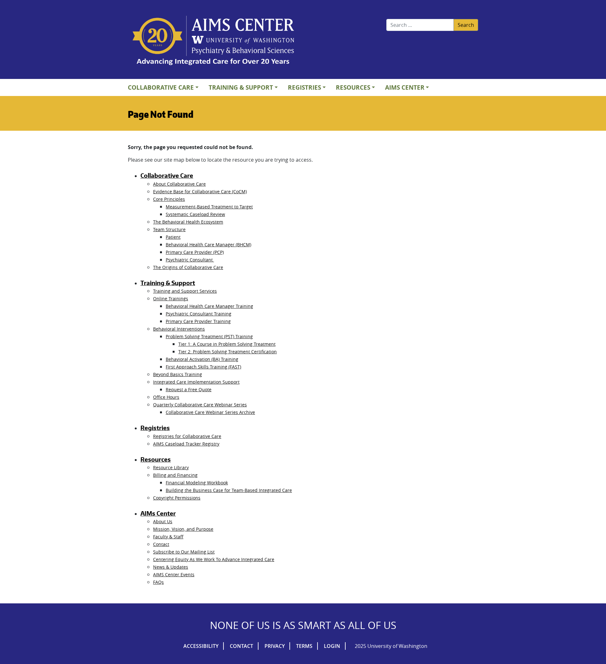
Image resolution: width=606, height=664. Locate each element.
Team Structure (169, 229)
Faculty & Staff (168, 537)
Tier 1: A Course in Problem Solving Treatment (227, 344)
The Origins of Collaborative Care (188, 267)
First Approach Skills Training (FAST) (203, 367)
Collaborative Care (161, 87)
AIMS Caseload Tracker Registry (186, 444)
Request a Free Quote (188, 389)
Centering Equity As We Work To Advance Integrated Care (213, 559)
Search (466, 24)
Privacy (274, 646)
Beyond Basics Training (177, 374)
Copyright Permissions (176, 498)
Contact (161, 544)
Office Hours (166, 397)
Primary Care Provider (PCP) (195, 252)
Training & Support (241, 87)
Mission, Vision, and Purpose (183, 529)
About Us (162, 521)
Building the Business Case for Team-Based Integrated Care (229, 490)
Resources (353, 87)
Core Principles (169, 199)
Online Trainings (170, 299)
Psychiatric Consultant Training (198, 314)
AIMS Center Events (173, 574)
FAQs (158, 582)
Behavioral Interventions (179, 329)
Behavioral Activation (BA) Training (202, 359)
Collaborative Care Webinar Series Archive (210, 412)
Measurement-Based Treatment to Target (209, 207)
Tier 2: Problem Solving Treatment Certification (227, 352)
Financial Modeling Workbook (197, 483)
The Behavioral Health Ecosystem (188, 222)
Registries (304, 87)
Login (332, 646)
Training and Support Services (185, 291)
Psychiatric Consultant (190, 260)
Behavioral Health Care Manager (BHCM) (208, 245)
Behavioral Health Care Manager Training (209, 306)
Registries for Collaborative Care (187, 436)
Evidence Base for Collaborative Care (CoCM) (200, 191)
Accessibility (200, 646)
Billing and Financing (175, 475)
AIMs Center (405, 87)
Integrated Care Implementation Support (196, 382)
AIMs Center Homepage (213, 41)
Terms (304, 646)
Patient (173, 237)
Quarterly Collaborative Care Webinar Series (200, 405)
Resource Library (171, 467)
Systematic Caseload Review (195, 214)
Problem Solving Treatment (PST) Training (209, 336)
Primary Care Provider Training (198, 321)
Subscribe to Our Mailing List (184, 552)
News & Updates (170, 567)
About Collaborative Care (179, 184)
